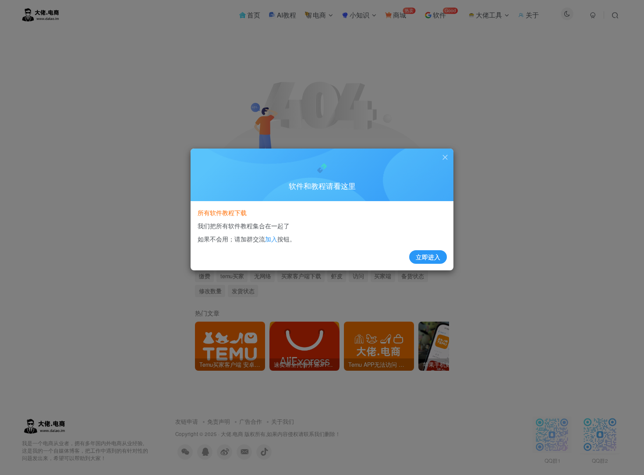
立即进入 (428, 256)
